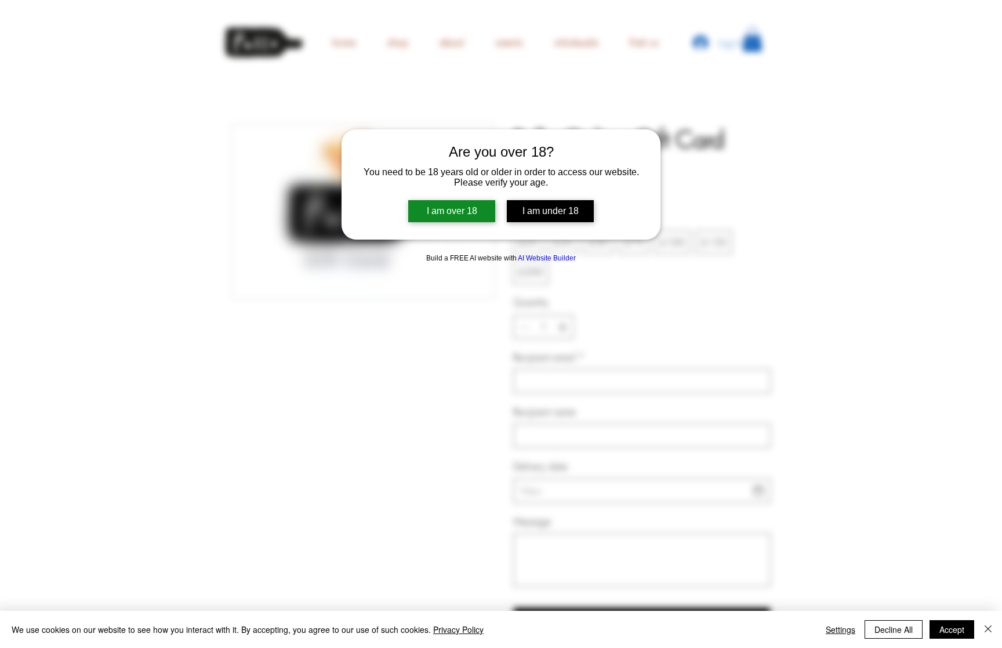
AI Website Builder (547, 258)
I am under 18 (550, 211)
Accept (951, 629)
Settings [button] (840, 629)
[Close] (988, 629)
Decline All (893, 629)
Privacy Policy (458, 629)
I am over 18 (452, 211)
